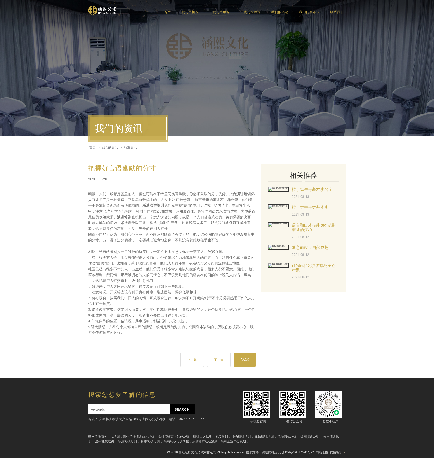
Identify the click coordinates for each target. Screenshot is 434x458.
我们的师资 (252, 12)
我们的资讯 (308, 12)
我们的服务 (222, 12)
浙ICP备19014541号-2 (298, 452)
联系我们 (337, 12)
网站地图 (322, 452)
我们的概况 (191, 12)
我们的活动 (279, 12)
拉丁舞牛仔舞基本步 (310, 207)
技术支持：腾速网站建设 (263, 452)
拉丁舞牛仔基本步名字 (312, 189)
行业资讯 (130, 147)
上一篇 (192, 360)
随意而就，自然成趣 (310, 247)
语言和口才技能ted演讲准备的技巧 (313, 227)
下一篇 (219, 360)
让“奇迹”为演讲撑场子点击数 (314, 267)
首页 (167, 12)
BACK (245, 360)
